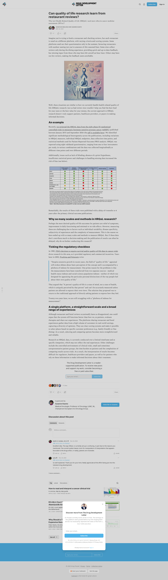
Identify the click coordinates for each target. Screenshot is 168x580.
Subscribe (84, 536)
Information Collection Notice (83, 542)
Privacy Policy (99, 542)
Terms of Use (93, 540)
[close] (102, 504)
